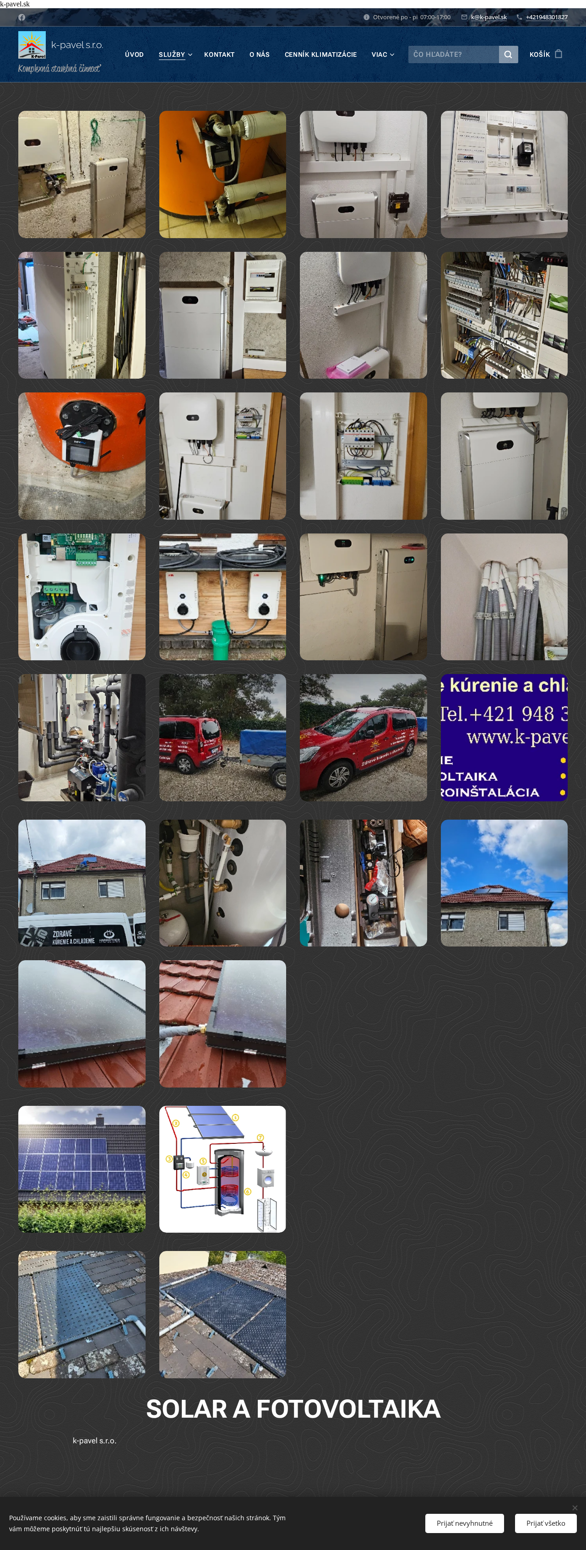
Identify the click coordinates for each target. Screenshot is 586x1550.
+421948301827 (547, 17)
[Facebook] (21, 17)
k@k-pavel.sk (489, 17)
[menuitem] (137, 54)
